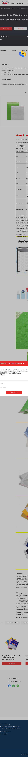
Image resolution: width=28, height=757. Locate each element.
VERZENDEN (14, 392)
